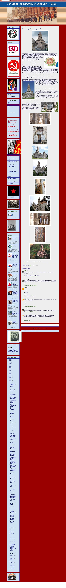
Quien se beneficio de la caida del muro (13, 499)
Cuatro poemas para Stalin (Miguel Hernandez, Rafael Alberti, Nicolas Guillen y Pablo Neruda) (13, 256)
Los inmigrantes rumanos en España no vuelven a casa (15, 246)
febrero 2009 (12, 566)
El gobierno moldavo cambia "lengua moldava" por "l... (13, 398)
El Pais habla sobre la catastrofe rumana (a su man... (13, 528)
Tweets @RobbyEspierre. (12, 96)
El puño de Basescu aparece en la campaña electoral (13, 402)
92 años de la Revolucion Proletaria (12, 515)
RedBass (26, 279)
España (9, 173)
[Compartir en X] (35, 265)
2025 (10, 359)
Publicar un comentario (27, 320)
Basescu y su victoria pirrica (12, 434)
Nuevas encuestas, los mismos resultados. (13, 518)
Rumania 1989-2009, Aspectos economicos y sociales (12, 538)
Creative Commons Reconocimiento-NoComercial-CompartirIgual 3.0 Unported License (13, 351)
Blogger (40, 585)
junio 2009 (11, 561)
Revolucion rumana (11, 181)
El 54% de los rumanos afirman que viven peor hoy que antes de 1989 (15, 265)
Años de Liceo (12, 533)
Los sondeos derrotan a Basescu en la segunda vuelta (12, 389)
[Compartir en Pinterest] (37, 265)
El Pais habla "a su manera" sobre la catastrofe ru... (13, 496)
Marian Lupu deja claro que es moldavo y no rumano (12, 423)
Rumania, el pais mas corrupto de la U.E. (13, 452)
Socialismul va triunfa (12, 492)
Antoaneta (26, 308)
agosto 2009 (12, 558)
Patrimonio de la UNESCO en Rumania (12, 542)
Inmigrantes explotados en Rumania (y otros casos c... (13, 462)
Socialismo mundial (11, 166)
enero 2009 (12, 568)
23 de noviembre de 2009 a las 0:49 (30, 295)
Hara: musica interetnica (12, 392)
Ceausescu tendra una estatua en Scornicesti (13, 416)
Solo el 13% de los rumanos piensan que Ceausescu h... (13, 466)
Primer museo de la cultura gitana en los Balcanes (13, 553)
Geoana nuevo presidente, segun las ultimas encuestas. (13, 448)
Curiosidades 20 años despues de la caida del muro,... (13, 427)
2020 (10, 366)
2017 (10, 370)
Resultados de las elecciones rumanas (12, 445)
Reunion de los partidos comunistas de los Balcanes (15, 283)
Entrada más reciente (26, 325)
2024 (10, 360)
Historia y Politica (10, 168)
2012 (10, 377)
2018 (10, 369)
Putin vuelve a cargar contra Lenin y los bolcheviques (15, 292)
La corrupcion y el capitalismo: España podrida (13, 547)
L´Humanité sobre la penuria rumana (15, 237)
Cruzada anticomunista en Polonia (13, 405)
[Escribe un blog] (34, 265)
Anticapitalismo (10, 164)
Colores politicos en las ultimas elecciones (13, 431)
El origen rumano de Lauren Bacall (13, 436)
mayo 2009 (12, 562)
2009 (10, 381)
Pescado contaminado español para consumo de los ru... (13, 477)
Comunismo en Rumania (12, 161)
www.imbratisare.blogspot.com (13, 353)
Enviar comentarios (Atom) (42, 328)
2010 (10, 380)
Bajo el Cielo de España (12, 178)
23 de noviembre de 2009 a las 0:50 (30, 306)
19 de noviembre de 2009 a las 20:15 (30, 285)
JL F (25, 287)
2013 (10, 376)
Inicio (41, 325)
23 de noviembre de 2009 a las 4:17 (30, 311)
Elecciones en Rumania (12, 550)
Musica (9, 176)
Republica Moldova (11, 174)
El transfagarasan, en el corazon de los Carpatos (13, 395)
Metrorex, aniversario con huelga (12, 472)
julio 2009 (11, 559)
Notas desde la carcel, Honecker (13, 509)
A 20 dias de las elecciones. (12, 545)
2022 (10, 363)
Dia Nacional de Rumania (12, 386)
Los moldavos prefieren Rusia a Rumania (13, 512)
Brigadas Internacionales (12, 171)
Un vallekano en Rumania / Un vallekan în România (31, 4)
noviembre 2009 (12, 384)
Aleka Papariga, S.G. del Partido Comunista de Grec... (13, 481)
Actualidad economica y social (13, 158)
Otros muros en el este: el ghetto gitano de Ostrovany (13, 412)
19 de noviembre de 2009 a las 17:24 (30, 276)
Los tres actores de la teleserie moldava (13, 521)
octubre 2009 (12, 555)
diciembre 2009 (12, 383)
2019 (10, 367)
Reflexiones (10, 169)
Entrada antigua (55, 325)
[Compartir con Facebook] (36, 265)
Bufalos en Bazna (12, 494)
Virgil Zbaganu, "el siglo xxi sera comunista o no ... (13, 469)
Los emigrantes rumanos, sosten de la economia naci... (13, 485)
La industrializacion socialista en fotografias (13, 458)
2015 (10, 373)
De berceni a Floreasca (14, 322)
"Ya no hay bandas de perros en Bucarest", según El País (15, 313)
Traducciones (10, 183)
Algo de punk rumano (12, 531)
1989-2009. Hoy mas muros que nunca (13, 507)
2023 (10, 362)
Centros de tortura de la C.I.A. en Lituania (13, 442)
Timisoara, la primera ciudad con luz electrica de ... (13, 489)
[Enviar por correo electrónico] (33, 265)
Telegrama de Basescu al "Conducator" (12, 408)
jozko (25, 270)
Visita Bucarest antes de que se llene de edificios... (13, 503)
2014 (10, 374)
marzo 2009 (12, 565)
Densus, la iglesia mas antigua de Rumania (12, 455)
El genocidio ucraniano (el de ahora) (13, 438)
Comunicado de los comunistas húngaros (15, 275)
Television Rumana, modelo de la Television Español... (13, 419)
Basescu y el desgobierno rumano (12, 525)
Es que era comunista (12, 535)
